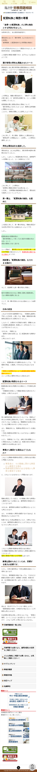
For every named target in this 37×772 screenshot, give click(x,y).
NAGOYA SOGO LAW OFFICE (17, 770)
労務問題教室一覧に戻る (12, 625)
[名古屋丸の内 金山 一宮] (18, 13)
